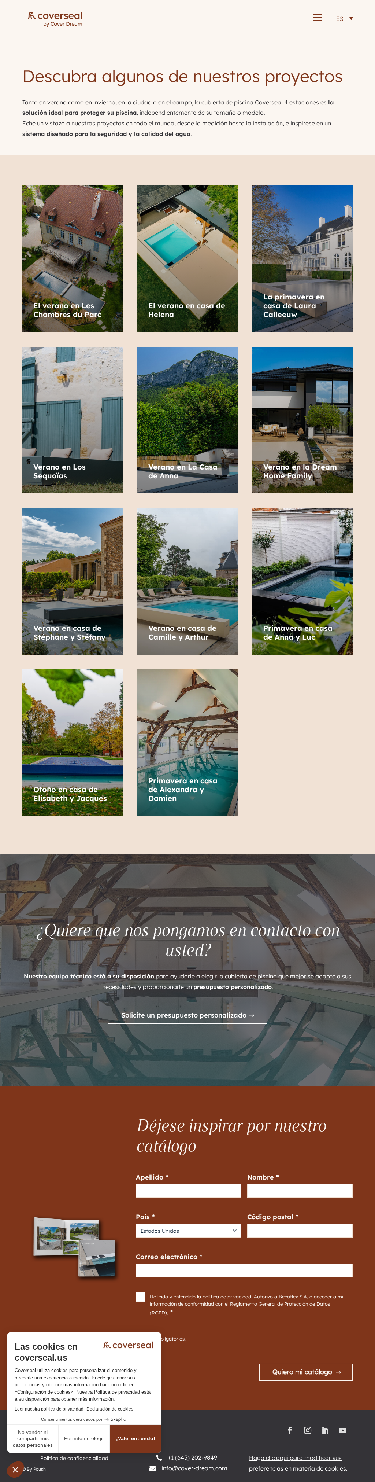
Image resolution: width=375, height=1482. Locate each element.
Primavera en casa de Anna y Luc (298, 632)
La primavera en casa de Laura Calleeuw (293, 306)
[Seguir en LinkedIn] (325, 1430)
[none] (346, 18)
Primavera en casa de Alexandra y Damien (183, 789)
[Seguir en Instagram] (307, 1430)
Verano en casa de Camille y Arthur (182, 632)
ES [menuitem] (340, 18)
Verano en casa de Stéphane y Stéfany (69, 632)
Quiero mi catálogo (302, 1372)
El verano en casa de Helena (186, 310)
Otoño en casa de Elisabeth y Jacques (70, 794)
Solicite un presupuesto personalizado (183, 1015)
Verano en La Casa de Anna (183, 471)
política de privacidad (227, 1296)
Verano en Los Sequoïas (59, 471)
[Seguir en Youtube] (344, 1430)
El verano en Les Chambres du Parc (67, 310)
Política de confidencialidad (74, 1458)
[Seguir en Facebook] (290, 1430)
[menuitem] (346, 18)
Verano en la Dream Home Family (300, 471)
